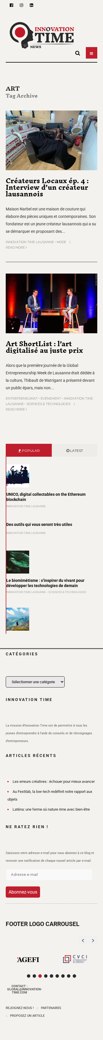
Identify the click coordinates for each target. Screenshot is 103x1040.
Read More (16, 247)
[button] (93, 940)
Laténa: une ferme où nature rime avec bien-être (51, 809)
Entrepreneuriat (22, 398)
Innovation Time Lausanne (30, 242)
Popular (30, 450)
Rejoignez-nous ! (20, 1008)
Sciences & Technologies (48, 404)
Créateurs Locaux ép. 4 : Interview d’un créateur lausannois (47, 187)
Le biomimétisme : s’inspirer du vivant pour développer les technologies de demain (45, 583)
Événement (51, 398)
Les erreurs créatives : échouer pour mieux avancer (54, 781)
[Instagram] (21, 5)
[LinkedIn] (31, 5)
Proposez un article (27, 1016)
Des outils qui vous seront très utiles (39, 524)
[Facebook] (11, 5)
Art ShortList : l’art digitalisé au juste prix (44, 347)
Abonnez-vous (23, 892)
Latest (76, 450)
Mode (61, 242)
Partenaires (51, 1008)
